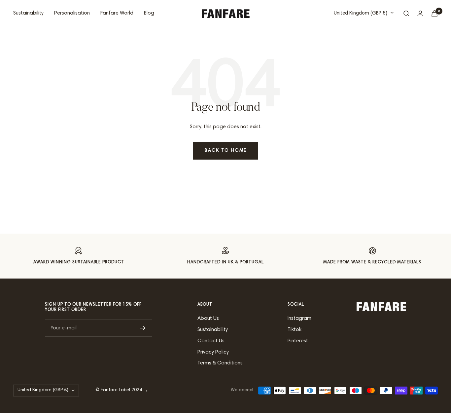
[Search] (406, 14)
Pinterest (298, 341)
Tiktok (294, 329)
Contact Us (211, 341)
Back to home (226, 150)
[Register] (143, 328)
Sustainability (28, 13)
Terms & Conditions (220, 363)
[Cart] (434, 13)
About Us (208, 318)
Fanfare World (116, 13)
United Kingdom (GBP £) (360, 13)
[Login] (420, 13)
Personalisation (72, 13)
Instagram (299, 318)
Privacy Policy (213, 352)
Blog (149, 13)
